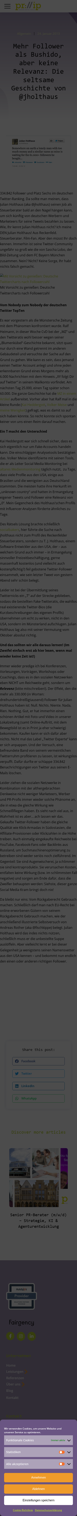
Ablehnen (38, 1489)
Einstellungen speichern (38, 1500)
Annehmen (38, 1477)
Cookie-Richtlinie (23, 1510)
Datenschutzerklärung (48, 1510)
